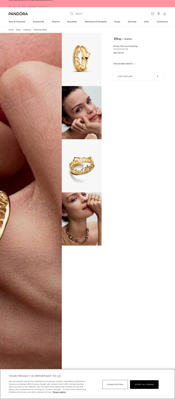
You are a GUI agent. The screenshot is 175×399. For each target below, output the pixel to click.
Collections (162, 22)
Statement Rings (40, 30)
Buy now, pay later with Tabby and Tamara (28, 3)
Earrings (132, 22)
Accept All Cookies (144, 384)
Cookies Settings (115, 384)
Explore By (38, 22)
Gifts (146, 22)
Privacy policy (59, 392)
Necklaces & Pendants (96, 22)
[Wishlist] (153, 14)
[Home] (18, 13)
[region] (87, 384)
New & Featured (17, 22)
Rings (117, 22)
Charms (56, 22)
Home (11, 30)
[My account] (165, 14)
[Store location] (159, 14)
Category (27, 30)
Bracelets (72, 22)
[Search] (72, 13)
